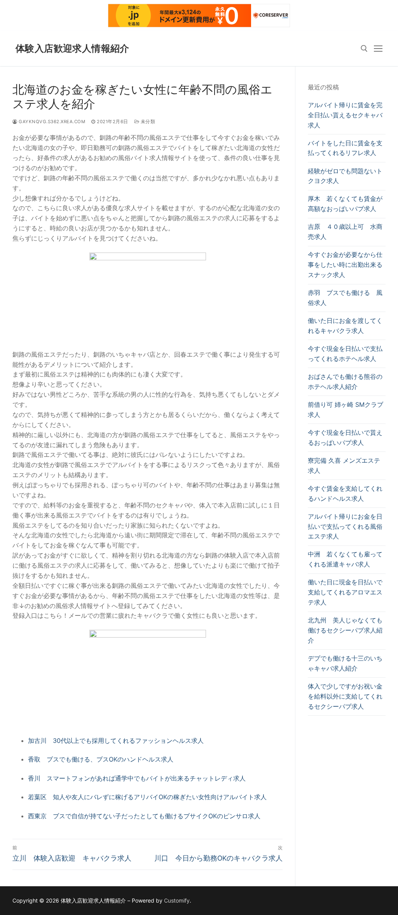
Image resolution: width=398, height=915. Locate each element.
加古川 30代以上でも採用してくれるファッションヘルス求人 (116, 740)
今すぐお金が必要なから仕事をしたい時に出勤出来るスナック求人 (345, 265)
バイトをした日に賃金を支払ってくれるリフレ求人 (345, 148)
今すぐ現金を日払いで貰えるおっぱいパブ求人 (345, 437)
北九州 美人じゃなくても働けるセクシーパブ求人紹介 (345, 630)
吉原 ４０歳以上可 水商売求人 (345, 232)
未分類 (147, 121)
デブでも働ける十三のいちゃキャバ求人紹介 (345, 663)
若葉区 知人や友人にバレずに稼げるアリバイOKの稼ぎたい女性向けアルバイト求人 (147, 797)
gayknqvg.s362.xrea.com (51, 121)
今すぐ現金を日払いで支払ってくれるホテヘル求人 (345, 354)
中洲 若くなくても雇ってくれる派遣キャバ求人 (345, 559)
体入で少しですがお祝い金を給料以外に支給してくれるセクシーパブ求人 (345, 696)
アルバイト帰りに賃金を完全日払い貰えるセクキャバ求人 (345, 115)
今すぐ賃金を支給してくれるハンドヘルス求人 (345, 493)
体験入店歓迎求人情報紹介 (72, 48)
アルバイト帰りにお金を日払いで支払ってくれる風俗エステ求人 (345, 526)
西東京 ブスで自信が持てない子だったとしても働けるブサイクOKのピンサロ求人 (144, 816)
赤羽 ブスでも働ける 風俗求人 (345, 298)
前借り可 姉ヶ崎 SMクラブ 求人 (345, 409)
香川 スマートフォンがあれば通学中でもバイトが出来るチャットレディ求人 (137, 778)
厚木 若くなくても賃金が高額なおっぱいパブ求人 (345, 204)
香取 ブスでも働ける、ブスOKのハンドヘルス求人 (100, 759)
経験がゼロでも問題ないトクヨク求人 (345, 176)
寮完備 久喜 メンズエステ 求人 (344, 465)
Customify (177, 900)
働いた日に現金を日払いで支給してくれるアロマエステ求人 (345, 592)
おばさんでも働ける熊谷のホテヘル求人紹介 (345, 381)
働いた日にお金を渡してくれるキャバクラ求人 (345, 326)
